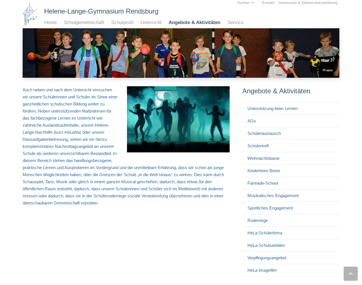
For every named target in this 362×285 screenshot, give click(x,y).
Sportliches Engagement (270, 208)
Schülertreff (258, 145)
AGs (251, 120)
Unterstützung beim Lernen (272, 108)
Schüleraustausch (264, 133)
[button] (60, 22)
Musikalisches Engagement (273, 195)
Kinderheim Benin (263, 170)
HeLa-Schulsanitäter (266, 245)
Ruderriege (257, 220)
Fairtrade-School (262, 183)
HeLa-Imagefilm (262, 270)
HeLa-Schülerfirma (264, 232)
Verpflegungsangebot (266, 257)
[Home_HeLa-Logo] (30, 14)
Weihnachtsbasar (263, 158)
